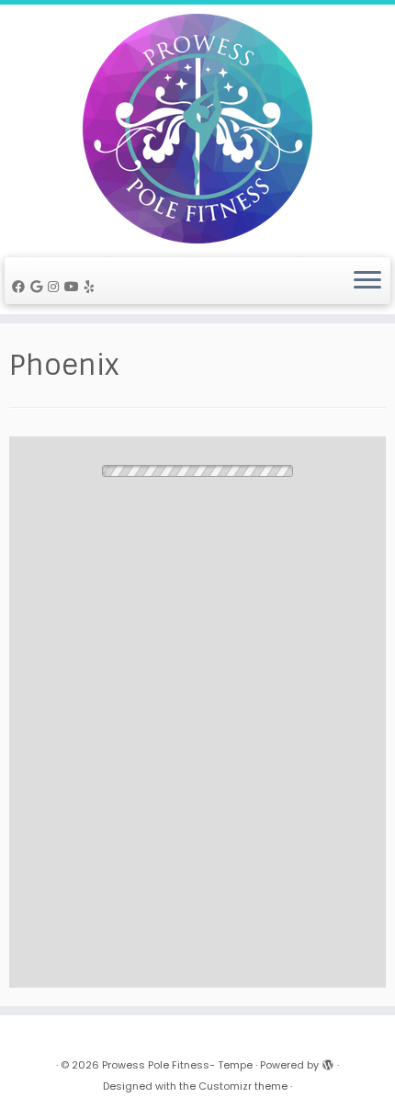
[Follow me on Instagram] (56, 286)
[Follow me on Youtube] (74, 286)
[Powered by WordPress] (328, 1061)
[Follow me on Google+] (39, 286)
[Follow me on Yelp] (92, 286)
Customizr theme (243, 1086)
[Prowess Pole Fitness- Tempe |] (197, 128)
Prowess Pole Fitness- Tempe (177, 1065)
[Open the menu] (367, 281)
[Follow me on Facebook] (21, 286)
